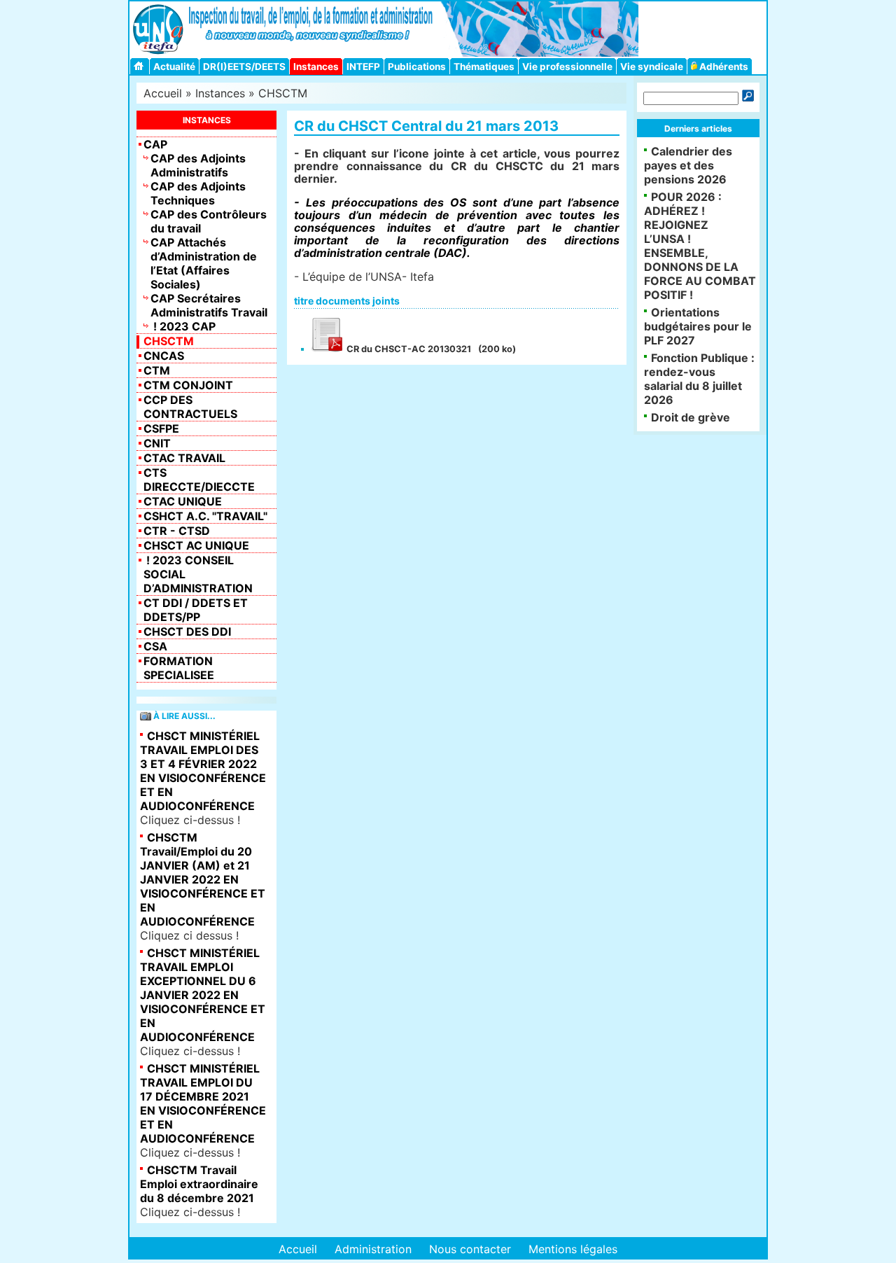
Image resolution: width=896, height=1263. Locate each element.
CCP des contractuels (190, 407)
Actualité (174, 66)
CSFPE (161, 428)
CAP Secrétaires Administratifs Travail (208, 305)
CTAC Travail (184, 458)
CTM (157, 370)
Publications (417, 66)
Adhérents (722, 66)
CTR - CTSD (177, 531)
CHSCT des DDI (187, 631)
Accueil (163, 93)
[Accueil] (140, 66)
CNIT (157, 443)
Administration (373, 1249)
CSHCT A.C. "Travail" (205, 516)
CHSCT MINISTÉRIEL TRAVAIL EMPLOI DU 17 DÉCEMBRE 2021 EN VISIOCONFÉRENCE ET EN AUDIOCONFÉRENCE (203, 1103)
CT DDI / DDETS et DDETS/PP (196, 610)
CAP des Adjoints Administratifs (198, 165)
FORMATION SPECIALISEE (179, 668)
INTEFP (363, 66)
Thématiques (484, 66)
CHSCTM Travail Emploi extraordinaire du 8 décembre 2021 (199, 1184)
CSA (155, 646)
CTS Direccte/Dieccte (199, 480)
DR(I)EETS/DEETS (244, 66)
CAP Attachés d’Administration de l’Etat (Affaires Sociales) (203, 263)
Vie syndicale (651, 66)
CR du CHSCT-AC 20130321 (407, 349)
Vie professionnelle (567, 66)
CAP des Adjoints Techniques (198, 193)
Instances (316, 66)
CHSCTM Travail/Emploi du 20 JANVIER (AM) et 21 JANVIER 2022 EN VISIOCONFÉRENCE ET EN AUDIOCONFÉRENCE (202, 879)
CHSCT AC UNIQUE (196, 545)
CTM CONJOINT (188, 385)
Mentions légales (572, 1249)
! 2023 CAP (183, 326)
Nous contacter (470, 1249)
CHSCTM (282, 93)
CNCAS (164, 356)
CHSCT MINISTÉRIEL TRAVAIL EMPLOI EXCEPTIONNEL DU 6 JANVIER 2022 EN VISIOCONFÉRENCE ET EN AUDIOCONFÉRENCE (202, 995)
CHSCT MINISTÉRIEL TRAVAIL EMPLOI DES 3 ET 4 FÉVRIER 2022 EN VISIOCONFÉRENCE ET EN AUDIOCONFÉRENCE (203, 771)
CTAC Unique (183, 501)
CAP (155, 144)
